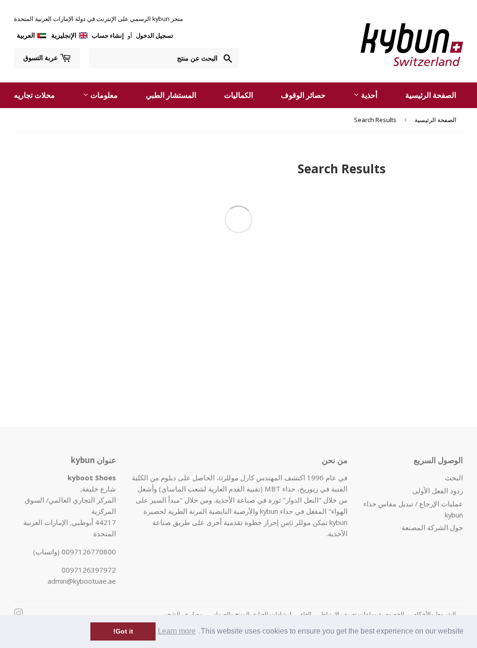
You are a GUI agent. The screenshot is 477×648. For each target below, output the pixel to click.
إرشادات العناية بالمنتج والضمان (251, 614)
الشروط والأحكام (434, 614)
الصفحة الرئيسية (430, 95)
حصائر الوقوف (303, 95)
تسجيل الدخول (154, 35)
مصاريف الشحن (183, 614)
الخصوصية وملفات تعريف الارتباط (362, 614)
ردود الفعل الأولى (437, 490)
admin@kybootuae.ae (82, 581)
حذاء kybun (276, 511)
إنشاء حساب (108, 35)
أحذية (368, 95)
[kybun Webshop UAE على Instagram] (18, 614)
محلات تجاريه (34, 95)
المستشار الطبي (171, 95)
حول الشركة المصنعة (432, 527)
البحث (454, 477)
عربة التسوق (41, 57)
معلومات (103, 95)
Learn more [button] (177, 631)
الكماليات (238, 95)
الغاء (306, 614)
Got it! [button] (123, 631)
